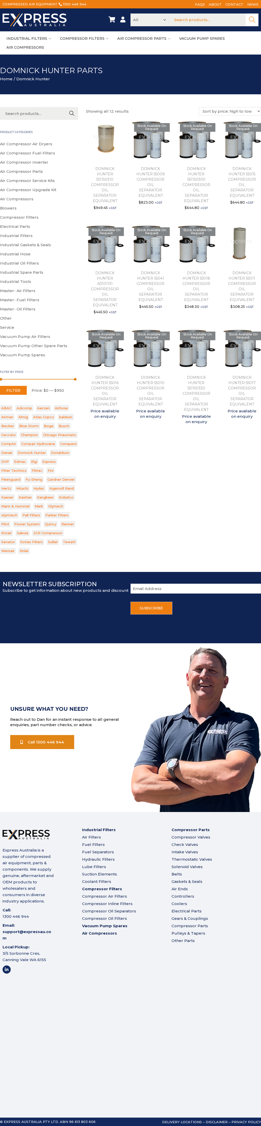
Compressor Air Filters (104, 896)
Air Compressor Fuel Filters (27, 153)
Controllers (183, 896)
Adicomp (24, 408)
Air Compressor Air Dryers (26, 143)
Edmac (20, 462)
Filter (13, 390)
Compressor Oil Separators (109, 911)
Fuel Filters (93, 844)
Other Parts (183, 940)
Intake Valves (185, 851)
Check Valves (185, 844)
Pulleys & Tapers (188, 933)
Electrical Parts (15, 226)
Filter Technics (14, 470)
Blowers (8, 208)
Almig (23, 417)
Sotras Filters (31, 542)
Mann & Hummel (15, 506)
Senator (8, 542)
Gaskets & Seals (187, 881)
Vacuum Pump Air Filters (25, 336)
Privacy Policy (246, 1122)
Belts (177, 874)
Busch (64, 426)
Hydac (38, 488)
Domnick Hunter (32, 453)
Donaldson (60, 453)
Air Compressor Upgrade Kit (28, 189)
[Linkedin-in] (7, 969)
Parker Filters (57, 515)
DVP (5, 462)
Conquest (68, 444)
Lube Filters (94, 866)
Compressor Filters (19, 217)
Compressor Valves (191, 837)
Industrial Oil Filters (19, 263)
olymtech (9, 515)
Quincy (50, 524)
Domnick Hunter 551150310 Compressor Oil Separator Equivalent (105, 184)
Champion (29, 435)
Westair (8, 551)
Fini (51, 470)
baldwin (65, 417)
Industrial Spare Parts (21, 272)
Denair (6, 453)
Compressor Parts (190, 925)
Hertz (6, 488)
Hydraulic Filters (98, 859)
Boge (49, 426)
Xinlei (24, 551)
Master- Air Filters (17, 290)
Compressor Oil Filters (104, 918)
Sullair (53, 542)
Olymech (55, 506)
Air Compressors (16, 199)
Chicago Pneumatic (59, 435)
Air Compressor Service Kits (27, 180)
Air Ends (180, 888)
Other (6, 318)
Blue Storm (29, 426)
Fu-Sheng (33, 479)
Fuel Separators (98, 851)
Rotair (6, 533)
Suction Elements (99, 874)
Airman (7, 417)
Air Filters (91, 837)
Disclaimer (217, 1122)
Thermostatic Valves (192, 859)
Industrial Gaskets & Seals (25, 244)
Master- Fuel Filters (19, 299)
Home (6, 78)
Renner (67, 524)
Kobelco (66, 497)
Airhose (61, 408)
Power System (27, 524)
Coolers (179, 903)
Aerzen (43, 408)
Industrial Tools (15, 281)
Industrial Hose (15, 254)
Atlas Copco (43, 417)
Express (49, 462)
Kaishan (25, 497)
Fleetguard (10, 479)
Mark (39, 506)
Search (252, 20)
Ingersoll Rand (61, 488)
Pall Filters (31, 515)
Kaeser (7, 497)
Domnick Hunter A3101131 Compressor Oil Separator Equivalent (105, 289)
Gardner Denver (61, 479)
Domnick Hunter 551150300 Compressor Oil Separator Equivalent (196, 184)
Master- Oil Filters (17, 309)
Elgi (34, 462)
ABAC (6, 408)
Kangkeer (45, 497)
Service (7, 327)
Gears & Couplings (190, 918)
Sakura (22, 533)
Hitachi (22, 488)
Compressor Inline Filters (107, 903)
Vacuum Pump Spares (22, 354)
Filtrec (37, 470)
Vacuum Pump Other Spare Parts (33, 345)
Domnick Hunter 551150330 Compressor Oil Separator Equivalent (196, 393)
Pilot (5, 524)
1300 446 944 (74, 4)
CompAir (8, 444)
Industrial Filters (16, 235)
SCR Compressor (47, 533)
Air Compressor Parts (21, 171)
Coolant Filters (96, 881)
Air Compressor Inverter (24, 162)
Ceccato (8, 435)
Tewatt (69, 542)
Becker (7, 426)
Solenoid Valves (187, 866)
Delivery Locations (182, 1122)
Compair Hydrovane (38, 444)
